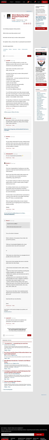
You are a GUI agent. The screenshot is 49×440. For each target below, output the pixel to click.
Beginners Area (14, 355)
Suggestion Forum (40, 119)
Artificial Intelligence (40, 96)
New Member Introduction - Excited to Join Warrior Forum (17, 361)
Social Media (39, 104)
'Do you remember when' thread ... (13, 381)
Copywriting (39, 106)
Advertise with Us (29, 11)
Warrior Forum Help (40, 118)
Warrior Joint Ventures (41, 114)
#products (15, 49)
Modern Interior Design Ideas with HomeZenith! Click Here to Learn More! (16, 129)
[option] (41, 69)
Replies (6, 350)
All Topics (38, 92)
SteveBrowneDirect (8, 311)
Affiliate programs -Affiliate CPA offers (11, 112)
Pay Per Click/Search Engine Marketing (40, 100)
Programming (39, 112)
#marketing (5, 49)
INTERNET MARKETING (16, 21)
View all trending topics (7, 389)
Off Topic (13, 344)
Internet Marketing (16, 373)
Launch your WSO (41, 28)
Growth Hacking (40, 103)
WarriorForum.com (40, 24)
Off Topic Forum (39, 115)
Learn (24, 1)
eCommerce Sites (40, 107)
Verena (38, 21)
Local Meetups (39, 117)
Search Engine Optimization (42, 97)
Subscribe (23, 21)
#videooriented (24, 49)
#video (19, 49)
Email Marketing (40, 101)
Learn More (41, 84)
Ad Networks (39, 98)
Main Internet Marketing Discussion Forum (41, 94)
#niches (10, 49)
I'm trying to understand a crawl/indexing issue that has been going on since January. (17, 371)
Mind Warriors (39, 111)
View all (45, 89)
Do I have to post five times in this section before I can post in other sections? (17, 353)
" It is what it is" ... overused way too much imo (16, 343)
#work (4, 50)
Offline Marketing (40, 105)
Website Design (39, 113)
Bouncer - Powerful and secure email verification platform (40, 69)
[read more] (9, 348)
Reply (29, 56)
